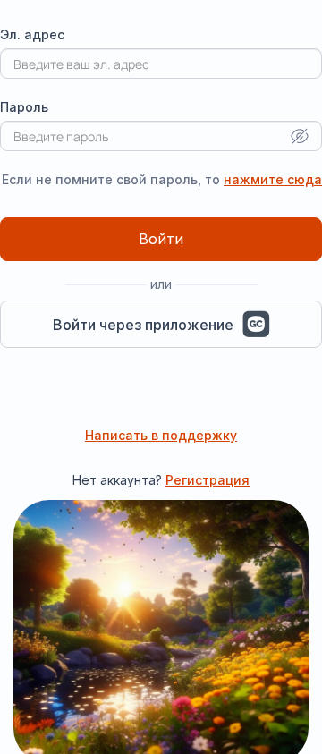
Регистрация (207, 479)
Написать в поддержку (161, 435)
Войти (161, 239)
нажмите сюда (273, 179)
